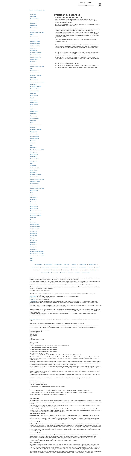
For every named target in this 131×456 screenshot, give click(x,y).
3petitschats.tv (33, 297)
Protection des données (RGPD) (37, 32)
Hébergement (33, 23)
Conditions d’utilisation (35, 41)
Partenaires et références (35, 52)
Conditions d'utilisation (35, 45)
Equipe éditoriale (34, 27)
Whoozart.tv (32, 299)
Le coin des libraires (48, 264)
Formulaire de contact (58, 264)
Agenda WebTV (33, 165)
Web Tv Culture (33, 296)
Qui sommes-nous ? (34, 21)
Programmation (33, 48)
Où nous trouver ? (34, 197)
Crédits (31, 34)
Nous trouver (33, 14)
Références (32, 30)
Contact (32, 97)
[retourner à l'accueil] (38, 4)
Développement (33, 25)
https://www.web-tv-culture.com (36, 319)
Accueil (30, 10)
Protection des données (40, 10)
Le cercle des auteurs (38, 264)
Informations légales (34, 18)
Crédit (31, 68)
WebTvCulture (33, 301)
